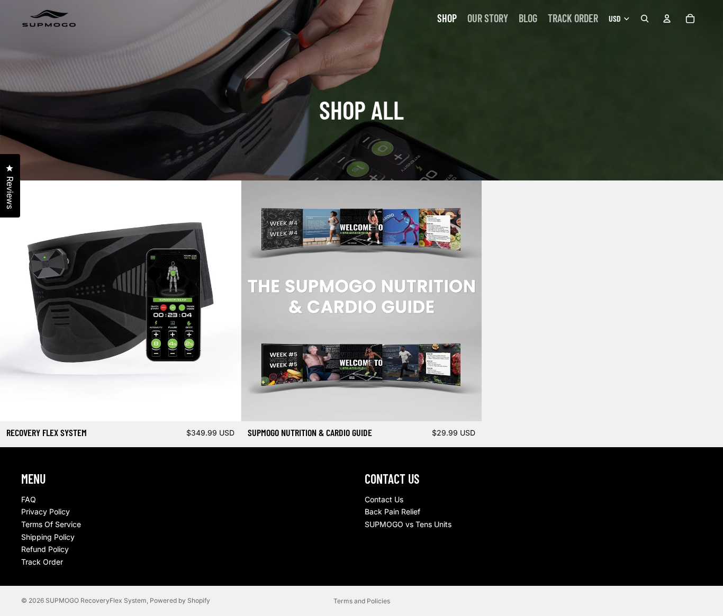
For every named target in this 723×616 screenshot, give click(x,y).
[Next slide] (225, 300)
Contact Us (384, 499)
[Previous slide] (16, 300)
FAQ (28, 499)
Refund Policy (45, 549)
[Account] (667, 18)
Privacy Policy (45, 511)
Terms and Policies (361, 601)
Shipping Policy (48, 536)
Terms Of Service (51, 524)
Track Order (42, 561)
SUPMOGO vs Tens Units (408, 524)
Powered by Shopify (180, 600)
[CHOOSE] (224, 404)
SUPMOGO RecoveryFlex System (96, 600)
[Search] (644, 18)
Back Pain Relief (392, 511)
